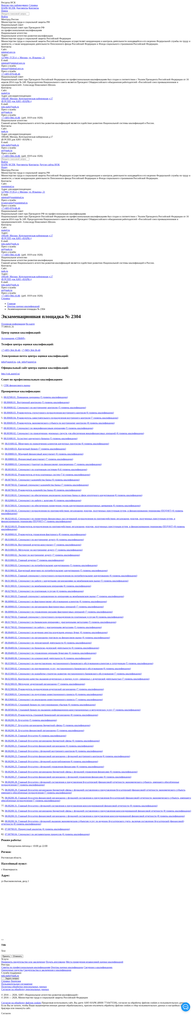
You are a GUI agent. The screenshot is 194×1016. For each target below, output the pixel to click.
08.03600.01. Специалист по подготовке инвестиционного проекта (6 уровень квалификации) (54, 694)
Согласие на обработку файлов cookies (21, 1002)
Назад (4, 167)
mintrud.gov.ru (8, 52)
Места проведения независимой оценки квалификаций (94, 962)
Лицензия (16, 981)
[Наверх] (2, 939)
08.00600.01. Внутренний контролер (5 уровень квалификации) (36, 402)
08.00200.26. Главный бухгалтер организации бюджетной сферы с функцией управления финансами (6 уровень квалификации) (71, 771)
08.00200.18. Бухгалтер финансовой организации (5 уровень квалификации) (44, 730)
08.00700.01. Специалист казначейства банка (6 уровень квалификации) (42, 479)
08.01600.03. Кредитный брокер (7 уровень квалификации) (35, 449)
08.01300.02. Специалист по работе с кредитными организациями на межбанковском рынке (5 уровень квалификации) (66, 581)
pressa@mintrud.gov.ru (12, 68)
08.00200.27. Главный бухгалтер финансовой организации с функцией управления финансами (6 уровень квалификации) (68, 777)
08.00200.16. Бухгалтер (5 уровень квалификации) (31, 720)
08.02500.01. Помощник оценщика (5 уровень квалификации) (36, 397)
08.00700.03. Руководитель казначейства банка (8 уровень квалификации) (43, 490)
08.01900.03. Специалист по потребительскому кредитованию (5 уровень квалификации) (51, 565)
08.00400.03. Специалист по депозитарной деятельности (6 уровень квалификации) (48, 642)
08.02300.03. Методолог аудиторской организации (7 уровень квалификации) (45, 684)
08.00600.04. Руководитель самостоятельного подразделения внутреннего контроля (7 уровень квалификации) (61, 418)
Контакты (34, 8)
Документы (22, 8)
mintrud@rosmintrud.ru (12, 197)
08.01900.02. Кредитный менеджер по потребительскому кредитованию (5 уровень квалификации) (56, 570)
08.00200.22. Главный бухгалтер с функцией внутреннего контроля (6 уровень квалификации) (54, 751)
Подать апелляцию (55, 962)
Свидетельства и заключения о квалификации (47, 970)
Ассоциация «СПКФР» (13, 338)
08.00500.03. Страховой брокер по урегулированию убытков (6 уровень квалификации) (50, 704)
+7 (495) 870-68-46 (10, 74)
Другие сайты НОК (49, 164)
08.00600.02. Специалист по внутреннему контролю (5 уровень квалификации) (45, 407)
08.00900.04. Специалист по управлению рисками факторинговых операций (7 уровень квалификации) (59, 612)
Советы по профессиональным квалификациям (25, 967)
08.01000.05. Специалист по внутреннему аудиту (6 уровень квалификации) (44, 539)
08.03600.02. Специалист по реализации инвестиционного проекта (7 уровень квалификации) (54, 699)
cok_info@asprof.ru (26, 362)
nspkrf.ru (5, 93)
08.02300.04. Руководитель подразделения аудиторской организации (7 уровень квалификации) (54, 689)
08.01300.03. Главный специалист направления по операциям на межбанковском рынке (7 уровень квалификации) (64, 596)
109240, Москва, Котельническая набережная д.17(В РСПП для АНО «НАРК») (27, 100)
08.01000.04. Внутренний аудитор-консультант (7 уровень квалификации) (43, 544)
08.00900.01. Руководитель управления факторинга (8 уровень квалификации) (45, 534)
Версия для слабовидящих (14, 5)
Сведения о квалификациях (98, 967)
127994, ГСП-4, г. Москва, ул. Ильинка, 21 (23, 57)
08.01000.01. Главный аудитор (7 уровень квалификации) (34, 560)
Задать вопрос (12, 978)
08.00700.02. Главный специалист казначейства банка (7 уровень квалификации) (47, 485)
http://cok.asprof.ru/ (10, 373)
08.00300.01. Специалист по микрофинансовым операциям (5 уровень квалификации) (48, 428)
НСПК (11, 8)
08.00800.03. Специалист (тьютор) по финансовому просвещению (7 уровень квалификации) (53, 464)
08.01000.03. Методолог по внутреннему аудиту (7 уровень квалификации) (44, 550)
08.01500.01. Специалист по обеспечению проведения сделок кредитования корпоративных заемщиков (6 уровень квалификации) (72, 505)
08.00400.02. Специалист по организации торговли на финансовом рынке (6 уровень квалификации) (57, 637)
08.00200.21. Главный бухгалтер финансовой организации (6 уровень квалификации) (49, 746)
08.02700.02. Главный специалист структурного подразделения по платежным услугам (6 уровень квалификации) (64, 617)
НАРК (4, 8)
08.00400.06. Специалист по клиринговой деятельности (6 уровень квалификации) (48, 658)
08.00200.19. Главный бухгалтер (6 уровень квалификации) (35, 735)
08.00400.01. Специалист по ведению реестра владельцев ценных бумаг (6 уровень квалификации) (56, 632)
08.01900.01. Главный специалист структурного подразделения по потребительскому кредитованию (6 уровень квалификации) (71, 575)
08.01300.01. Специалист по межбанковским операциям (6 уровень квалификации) (48, 586)
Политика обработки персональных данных (24, 986)
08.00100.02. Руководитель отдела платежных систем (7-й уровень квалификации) (47, 474)
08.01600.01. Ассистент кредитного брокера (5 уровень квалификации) (40, 438)
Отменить (17, 956)
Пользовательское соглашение (16, 984)
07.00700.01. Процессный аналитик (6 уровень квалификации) (37, 829)
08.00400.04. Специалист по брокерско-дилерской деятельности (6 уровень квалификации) (52, 648)
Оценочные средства (12, 970)
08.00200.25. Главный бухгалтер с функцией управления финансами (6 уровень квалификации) (54, 766)
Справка (33, 5)
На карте (30, 324)
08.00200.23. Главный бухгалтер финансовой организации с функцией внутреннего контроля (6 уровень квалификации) (67, 756)
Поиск (4, 10)
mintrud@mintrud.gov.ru (13, 63)
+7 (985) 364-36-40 (30, 350)
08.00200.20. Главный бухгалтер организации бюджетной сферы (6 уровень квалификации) (52, 741)
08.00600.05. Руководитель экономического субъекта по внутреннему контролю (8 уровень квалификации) (59, 423)
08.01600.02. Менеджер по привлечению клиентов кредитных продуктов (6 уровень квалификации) (57, 443)
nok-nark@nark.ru (10, 106)
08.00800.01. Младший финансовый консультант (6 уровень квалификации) (44, 454)
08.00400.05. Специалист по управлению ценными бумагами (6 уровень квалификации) (50, 653)
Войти (4, 16)
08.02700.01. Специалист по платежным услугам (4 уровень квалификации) (44, 591)
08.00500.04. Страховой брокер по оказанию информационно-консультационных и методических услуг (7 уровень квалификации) (72, 710)
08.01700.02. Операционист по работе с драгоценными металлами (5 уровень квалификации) (53, 627)
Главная (11, 303)
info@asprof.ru (8, 362)
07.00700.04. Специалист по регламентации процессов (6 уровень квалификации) (47, 834)
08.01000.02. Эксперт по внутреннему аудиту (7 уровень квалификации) (42, 555)
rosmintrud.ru (7, 186)
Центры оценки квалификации (67, 967)
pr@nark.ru (6, 112)
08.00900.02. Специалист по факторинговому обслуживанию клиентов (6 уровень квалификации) (56, 601)
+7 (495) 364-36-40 (10, 350)
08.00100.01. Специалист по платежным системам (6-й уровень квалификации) (46, 469)
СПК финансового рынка (17, 385)
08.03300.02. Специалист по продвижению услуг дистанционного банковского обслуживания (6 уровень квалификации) (68, 668)
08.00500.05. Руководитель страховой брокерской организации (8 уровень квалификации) (51, 715)
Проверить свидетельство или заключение (23, 962)
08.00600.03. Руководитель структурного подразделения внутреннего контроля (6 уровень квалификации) (59, 412)
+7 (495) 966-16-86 (10, 117)
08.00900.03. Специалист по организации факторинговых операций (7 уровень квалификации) (54, 606)
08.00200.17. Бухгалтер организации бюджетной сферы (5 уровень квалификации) (47, 725)
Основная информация (13, 324)
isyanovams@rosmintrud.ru (14, 203)
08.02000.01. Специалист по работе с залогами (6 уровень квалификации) (43, 500)
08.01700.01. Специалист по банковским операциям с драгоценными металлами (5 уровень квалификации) (60, 622)
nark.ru (4, 131)
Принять (6, 956)
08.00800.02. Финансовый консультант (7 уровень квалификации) (39, 459)
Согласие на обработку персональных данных (25, 989)
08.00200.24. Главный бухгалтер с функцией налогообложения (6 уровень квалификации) (51, 761)
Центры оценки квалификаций (23, 306)
